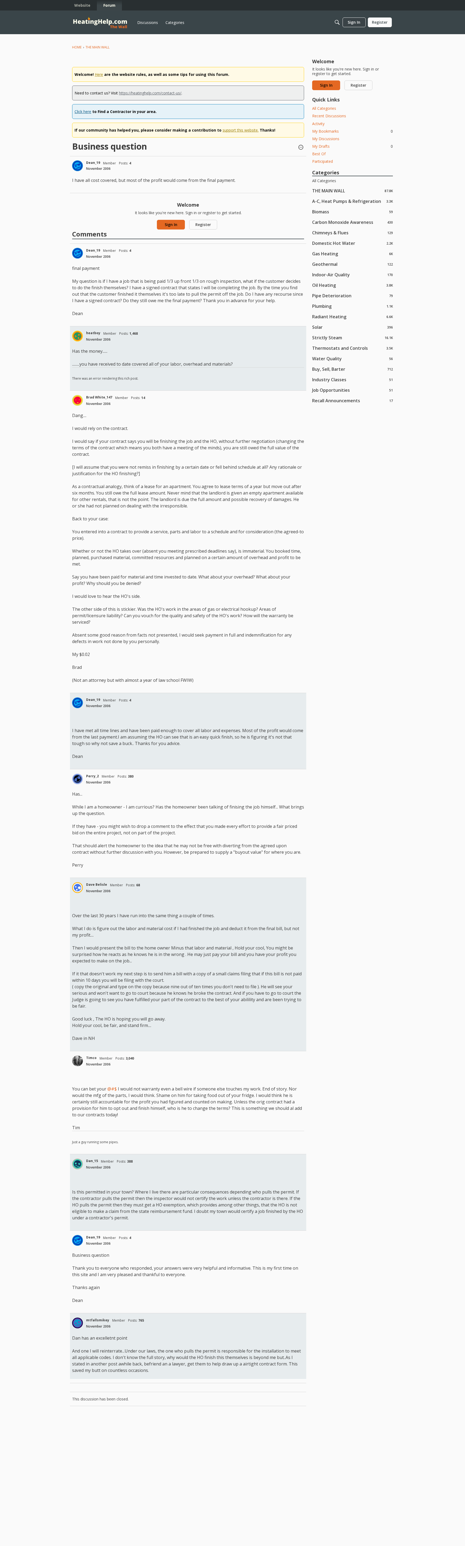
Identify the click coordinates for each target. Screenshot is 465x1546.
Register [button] (203, 224)
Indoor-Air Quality (352, 274)
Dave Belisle (96, 884)
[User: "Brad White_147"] (77, 400)
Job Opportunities (352, 390)
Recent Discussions (329, 115)
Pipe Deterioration (352, 295)
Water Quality (352, 358)
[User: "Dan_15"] (77, 1164)
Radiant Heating (352, 316)
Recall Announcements (352, 400)
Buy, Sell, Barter (352, 369)
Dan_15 (92, 1161)
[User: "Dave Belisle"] (77, 887)
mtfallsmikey (97, 1320)
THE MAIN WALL (352, 190)
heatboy (93, 333)
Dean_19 (93, 162)
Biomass (352, 211)
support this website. (241, 130)
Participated (322, 161)
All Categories (324, 108)
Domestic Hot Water (352, 243)
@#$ (112, 1089)
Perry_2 (92, 776)
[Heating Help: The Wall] (100, 22)
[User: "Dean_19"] (77, 165)
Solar (352, 327)
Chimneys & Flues (352, 232)
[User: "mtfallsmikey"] (77, 1323)
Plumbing (352, 306)
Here (99, 74)
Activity (318, 123)
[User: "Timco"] (77, 1061)
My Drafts (352, 146)
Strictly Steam (352, 337)
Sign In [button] (171, 224)
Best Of (319, 153)
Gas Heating (352, 253)
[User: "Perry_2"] (77, 779)
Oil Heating (352, 285)
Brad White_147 (99, 397)
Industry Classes (352, 379)
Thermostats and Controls (352, 348)
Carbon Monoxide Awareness (352, 222)
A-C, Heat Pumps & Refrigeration (352, 201)
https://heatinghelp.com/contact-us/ (150, 93)
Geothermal (352, 264)
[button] (301, 147)
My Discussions (325, 138)
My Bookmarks (352, 131)
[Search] (337, 22)
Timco (91, 1058)
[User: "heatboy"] (77, 336)
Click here (83, 111)
